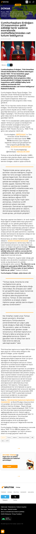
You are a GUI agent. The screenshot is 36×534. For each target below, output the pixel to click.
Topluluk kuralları (12, 509)
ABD (32, 437)
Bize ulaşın (4, 509)
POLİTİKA (16, 492)
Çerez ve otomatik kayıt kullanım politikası (12, 511)
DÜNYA (3, 437)
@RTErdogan (21, 135)
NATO (7, 440)
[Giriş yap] (30, 2)
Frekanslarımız (12, 507)
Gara (3, 440)
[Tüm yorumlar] (2, 531)
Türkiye (9, 437)
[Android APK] (6, 519)
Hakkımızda (4, 507)
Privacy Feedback (17, 514)
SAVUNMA (31, 492)
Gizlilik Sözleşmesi (6, 514)
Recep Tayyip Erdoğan (24, 437)
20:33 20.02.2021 (6, 39)
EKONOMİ (23, 492)
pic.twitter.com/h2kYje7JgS (20, 147)
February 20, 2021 (23, 152)
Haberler (15, 437)
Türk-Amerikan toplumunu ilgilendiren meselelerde (18, 401)
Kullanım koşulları (21, 507)
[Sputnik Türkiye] (5, 2)
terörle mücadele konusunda (18, 241)
